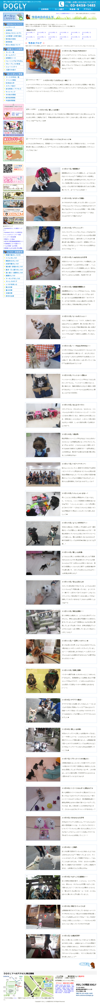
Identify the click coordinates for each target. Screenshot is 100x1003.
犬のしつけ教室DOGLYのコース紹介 (59, 9)
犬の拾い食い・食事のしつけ (13, 272)
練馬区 (70, 991)
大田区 (72, 988)
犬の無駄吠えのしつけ (13, 260)
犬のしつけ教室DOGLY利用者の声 (13, 83)
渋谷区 (57, 989)
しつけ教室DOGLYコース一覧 (13, 52)
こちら (15, 998)
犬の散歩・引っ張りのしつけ (13, 269)
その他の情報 (13, 94)
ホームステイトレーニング (13, 55)
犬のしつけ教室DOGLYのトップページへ (13, 27)
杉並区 (60, 992)
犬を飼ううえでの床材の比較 (13, 296)
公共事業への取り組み (13, 36)
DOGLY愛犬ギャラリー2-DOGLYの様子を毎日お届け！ (13, 141)
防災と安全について (13, 44)
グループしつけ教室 (13, 64)
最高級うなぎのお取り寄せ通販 (13, 248)
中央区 (67, 988)
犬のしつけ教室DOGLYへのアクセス (87, 9)
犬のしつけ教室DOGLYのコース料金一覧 (13, 77)
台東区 (57, 985)
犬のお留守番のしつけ (13, 263)
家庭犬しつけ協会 (9, 239)
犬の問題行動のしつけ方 (13, 255)
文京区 (61, 985)
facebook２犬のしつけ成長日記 (13, 232)
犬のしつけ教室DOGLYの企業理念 (45, 9)
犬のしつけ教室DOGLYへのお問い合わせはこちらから (13, 17)
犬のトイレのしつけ (13, 257)
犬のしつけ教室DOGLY (15, 6)
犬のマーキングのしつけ (13, 278)
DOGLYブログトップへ (87, 965)
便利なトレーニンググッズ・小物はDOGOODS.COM (13, 212)
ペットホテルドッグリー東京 (12, 234)
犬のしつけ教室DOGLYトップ (65, 13)
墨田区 (65, 986)
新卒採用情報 (13, 97)
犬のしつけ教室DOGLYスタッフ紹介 (13, 85)
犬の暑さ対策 (13, 290)
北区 (65, 985)
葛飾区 (59, 988)
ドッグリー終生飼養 (10, 237)
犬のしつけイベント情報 (13, 80)
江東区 (63, 988)
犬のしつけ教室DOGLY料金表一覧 (74, 9)
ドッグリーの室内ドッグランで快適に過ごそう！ (13, 220)
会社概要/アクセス (13, 88)
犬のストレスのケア (13, 281)
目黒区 (69, 989)
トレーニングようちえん (13, 61)
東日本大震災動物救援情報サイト (14, 241)
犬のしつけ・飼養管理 (13, 252)
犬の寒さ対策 (13, 287)
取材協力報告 (13, 39)
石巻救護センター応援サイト (12, 243)
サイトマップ (13, 91)
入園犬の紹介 (13, 69)
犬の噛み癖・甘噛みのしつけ (13, 266)
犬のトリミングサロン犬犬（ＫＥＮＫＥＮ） (13, 179)
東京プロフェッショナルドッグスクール (13, 195)
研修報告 (13, 42)
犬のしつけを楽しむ (13, 284)
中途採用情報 (13, 100)
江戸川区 (60, 991)
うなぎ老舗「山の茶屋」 (11, 246)
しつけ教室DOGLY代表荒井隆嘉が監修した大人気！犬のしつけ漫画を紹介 (13, 128)
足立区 (60, 986)
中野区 (65, 989)
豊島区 (69, 986)
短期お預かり (13, 66)
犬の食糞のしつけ (13, 275)
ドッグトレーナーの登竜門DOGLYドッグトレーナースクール (13, 187)
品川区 (66, 991)
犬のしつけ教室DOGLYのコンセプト (13, 33)
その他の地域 (66, 992)
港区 (60, 989)
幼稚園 (13, 58)
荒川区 (68, 985)
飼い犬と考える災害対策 (13, 293)
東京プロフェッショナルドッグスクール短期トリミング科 (13, 204)
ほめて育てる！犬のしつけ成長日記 (13, 153)
